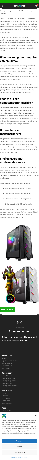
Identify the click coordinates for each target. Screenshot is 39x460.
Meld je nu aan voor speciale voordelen (15, 340)
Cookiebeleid (14, 457)
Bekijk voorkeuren (19, 452)
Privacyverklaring (22, 457)
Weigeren (19, 447)
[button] (36, 416)
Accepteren (19, 441)
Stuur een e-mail (19, 331)
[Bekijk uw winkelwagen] (36, 6)
